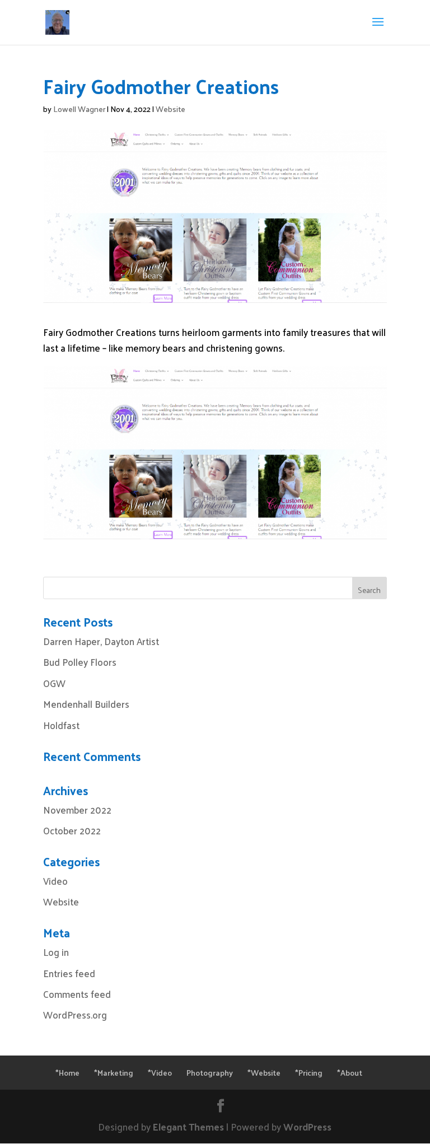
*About (349, 1073)
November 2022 (77, 809)
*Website (264, 1073)
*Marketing (113, 1073)
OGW (54, 683)
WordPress (307, 1126)
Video (55, 880)
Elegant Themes (188, 1126)
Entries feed (69, 973)
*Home (67, 1073)
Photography (209, 1073)
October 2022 (72, 830)
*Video (160, 1073)
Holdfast (61, 725)
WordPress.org (75, 1014)
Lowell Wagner (79, 109)
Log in (56, 952)
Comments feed (77, 994)
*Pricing (308, 1073)
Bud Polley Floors (79, 661)
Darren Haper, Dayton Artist (101, 641)
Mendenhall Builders (86, 703)
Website (170, 109)
